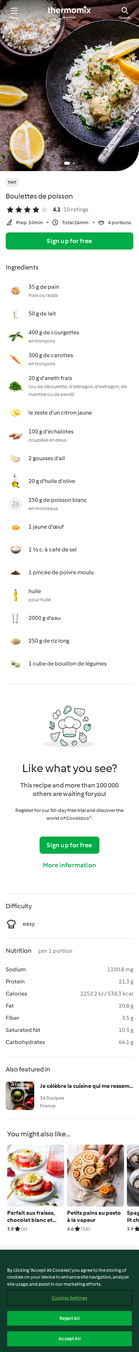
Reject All (69, 1318)
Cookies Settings (69, 1298)
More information (69, 865)
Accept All (69, 1338)
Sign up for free (69, 241)
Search (124, 17)
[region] (69, 1301)
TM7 (12, 182)
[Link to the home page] (69, 13)
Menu (14, 17)
